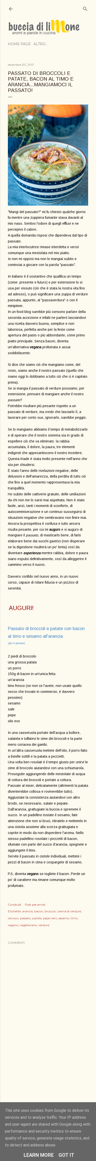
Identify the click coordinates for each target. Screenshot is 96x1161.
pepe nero (50, 918)
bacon (38, 911)
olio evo (13, 918)
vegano (13, 925)
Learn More (39, 1155)
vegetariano (28, 925)
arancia (27, 911)
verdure (43, 925)
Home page (19, 44)
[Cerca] (85, 8)
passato (25, 918)
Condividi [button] (14, 904)
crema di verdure (69, 911)
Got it (66, 1155)
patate (37, 918)
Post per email (35, 904)
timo (74, 918)
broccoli (50, 911)
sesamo (64, 918)
